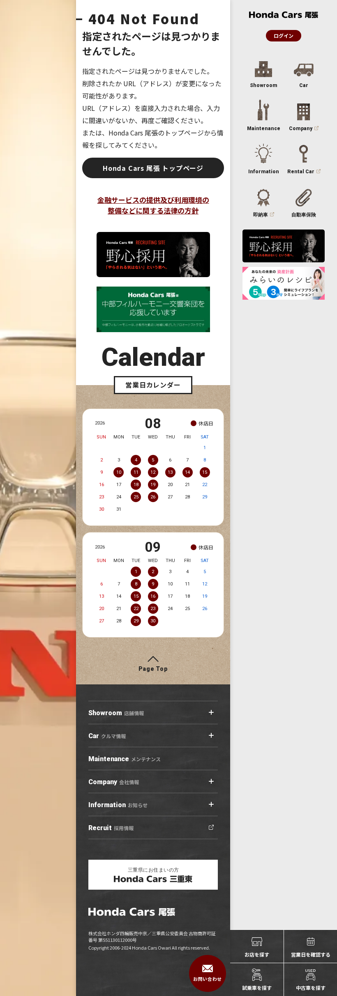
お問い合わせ (207, 978)
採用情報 (111, 828)
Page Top (153, 669)
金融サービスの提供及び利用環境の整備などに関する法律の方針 (153, 205)
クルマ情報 (107, 736)
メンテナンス (124, 759)
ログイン (283, 35)
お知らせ (118, 805)
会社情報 (113, 782)
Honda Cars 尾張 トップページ (153, 168)
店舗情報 (116, 713)
